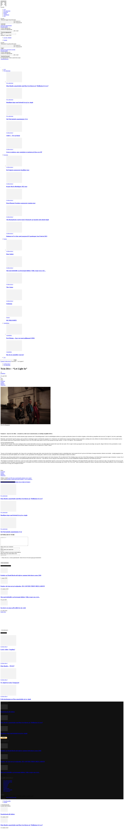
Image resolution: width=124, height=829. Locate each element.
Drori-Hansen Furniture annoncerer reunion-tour (20, 203)
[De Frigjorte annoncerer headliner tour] (14, 166)
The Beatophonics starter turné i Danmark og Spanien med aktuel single (27, 219)
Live (4, 16)
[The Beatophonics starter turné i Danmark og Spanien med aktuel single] (14, 215)
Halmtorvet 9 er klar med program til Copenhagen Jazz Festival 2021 (26, 236)
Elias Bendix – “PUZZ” (8, 666)
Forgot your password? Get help (8, 49)
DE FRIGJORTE (11, 320)
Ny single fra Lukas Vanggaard (10, 682)
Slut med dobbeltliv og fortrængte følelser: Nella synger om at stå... (20, 597)
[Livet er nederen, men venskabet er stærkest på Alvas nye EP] (14, 148)
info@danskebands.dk (11, 797)
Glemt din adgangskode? (6, 25)
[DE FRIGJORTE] (14, 316)
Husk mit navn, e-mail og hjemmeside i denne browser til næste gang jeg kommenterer (21, 557)
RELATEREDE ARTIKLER (8, 482)
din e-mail (16, 30)
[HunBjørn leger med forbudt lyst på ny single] (14, 98)
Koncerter (5, 12)
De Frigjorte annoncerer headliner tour (17, 170)
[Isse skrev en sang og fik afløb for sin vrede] (4, 605)
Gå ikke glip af (9, 132)
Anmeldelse (9, 335)
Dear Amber (10, 254)
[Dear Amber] (14, 250)
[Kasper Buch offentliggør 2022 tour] (14, 182)
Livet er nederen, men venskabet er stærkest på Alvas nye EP (24, 152)
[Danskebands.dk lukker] (4, 709)
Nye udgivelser (6, 11)
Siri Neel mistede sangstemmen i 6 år (17, 119)
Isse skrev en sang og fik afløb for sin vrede (13, 608)
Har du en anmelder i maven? (15, 355)
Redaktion (3, 373)
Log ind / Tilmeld (7, 37)
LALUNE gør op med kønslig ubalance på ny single (20, 478)
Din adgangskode (18, 22)
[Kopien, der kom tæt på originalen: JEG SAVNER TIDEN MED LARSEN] (4, 583)
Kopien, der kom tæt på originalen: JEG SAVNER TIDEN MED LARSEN (23, 586)
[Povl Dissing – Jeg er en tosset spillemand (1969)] (14, 334)
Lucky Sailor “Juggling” (8, 649)
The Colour (9, 287)
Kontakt (5, 40)
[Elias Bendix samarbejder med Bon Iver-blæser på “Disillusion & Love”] (14, 81)
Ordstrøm (9, 303)
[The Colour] (14, 283)
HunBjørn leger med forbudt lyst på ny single (19, 102)
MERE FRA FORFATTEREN (22, 482)
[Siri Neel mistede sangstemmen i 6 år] (14, 115)
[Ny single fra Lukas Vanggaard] (8, 678)
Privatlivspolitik (4, 26)
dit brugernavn (17, 21)
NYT (4, 9)
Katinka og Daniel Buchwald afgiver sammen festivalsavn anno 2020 (21, 575)
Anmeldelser (6, 14)
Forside (2, 361)
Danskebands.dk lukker (8, 712)
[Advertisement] (27, 63)
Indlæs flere (3, 612)
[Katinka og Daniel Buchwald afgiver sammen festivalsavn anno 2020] (4, 572)
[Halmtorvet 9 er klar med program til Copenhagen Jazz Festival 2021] (14, 232)
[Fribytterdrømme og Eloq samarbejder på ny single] (8, 695)
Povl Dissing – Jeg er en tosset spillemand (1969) (20, 338)
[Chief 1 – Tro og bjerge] (14, 131)
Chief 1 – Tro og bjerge (13, 135)
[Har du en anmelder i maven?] (14, 350)
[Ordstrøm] (14, 299)
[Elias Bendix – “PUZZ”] (8, 662)
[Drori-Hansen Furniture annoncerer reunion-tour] (14, 199)
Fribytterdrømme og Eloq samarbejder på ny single (16, 699)
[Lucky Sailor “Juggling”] (8, 645)
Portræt (5, 13)
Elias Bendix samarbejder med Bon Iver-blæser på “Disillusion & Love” (27, 86)
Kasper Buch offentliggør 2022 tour (16, 186)
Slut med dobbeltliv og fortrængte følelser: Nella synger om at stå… (26, 270)
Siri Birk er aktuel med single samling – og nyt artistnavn (19, 479)
